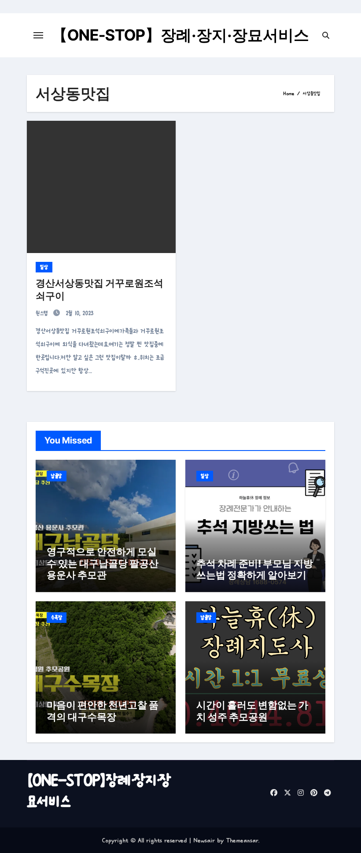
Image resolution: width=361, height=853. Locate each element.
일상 (44, 267)
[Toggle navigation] (38, 35)
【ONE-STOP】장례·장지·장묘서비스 (180, 35)
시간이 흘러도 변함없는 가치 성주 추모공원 (252, 710)
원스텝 (43, 313)
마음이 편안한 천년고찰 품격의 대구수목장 (102, 710)
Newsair (204, 840)
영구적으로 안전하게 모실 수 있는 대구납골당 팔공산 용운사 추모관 (102, 563)
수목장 (56, 618)
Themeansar (242, 840)
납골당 (56, 476)
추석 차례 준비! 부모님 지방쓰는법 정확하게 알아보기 (254, 569)
